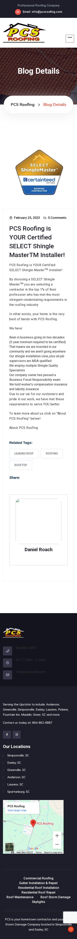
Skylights (38, 902)
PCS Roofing (23, 104)
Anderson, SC (16, 777)
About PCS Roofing (23, 428)
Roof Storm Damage (55, 897)
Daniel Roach (38, 549)
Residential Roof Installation (38, 888)
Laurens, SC (15, 784)
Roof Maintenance (20, 897)
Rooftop (20, 465)
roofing (52, 453)
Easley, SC (14, 762)
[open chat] (69, 931)
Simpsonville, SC (18, 755)
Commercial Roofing (38, 878)
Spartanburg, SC (18, 792)
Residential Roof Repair (39, 892)
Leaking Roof (24, 453)
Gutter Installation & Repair (38, 883)
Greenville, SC (16, 770)
